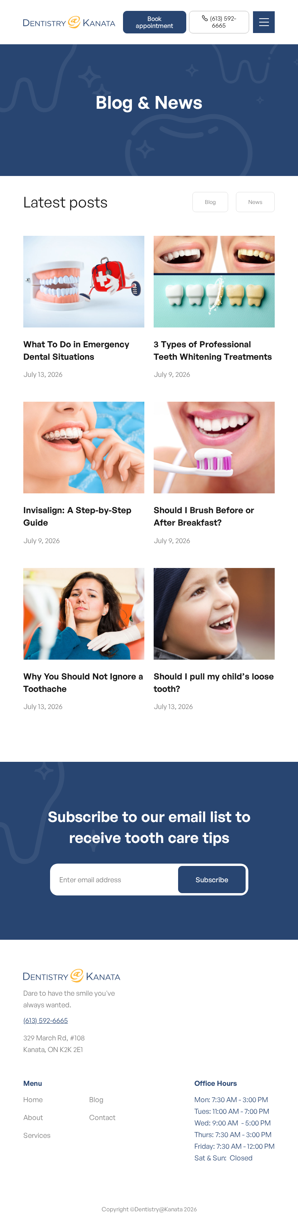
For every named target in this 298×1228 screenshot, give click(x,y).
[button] (264, 22)
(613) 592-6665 (219, 21)
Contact (102, 1117)
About (33, 1117)
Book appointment (154, 22)
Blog (210, 202)
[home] (69, 22)
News (255, 202)
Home (33, 1099)
